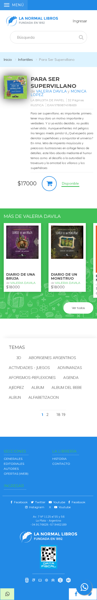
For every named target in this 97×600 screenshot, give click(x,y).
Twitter (40, 502)
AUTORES (11, 468)
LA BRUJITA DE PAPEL (47, 100)
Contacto (61, 464)
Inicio (8, 59)
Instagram (36, 507)
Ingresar (80, 21)
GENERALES (13, 459)
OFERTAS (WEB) (16, 473)
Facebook (20, 502)
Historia (59, 459)
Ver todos (78, 308)
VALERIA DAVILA (51, 91)
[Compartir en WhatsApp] (7, 594)
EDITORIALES (14, 464)
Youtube (58, 502)
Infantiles (25, 59)
